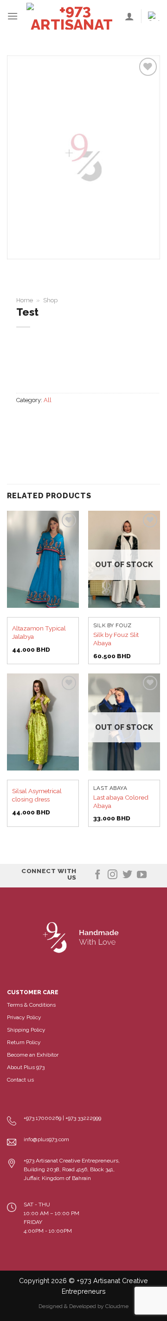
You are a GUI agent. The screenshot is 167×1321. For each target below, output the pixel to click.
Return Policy (24, 1042)
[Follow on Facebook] (98, 875)
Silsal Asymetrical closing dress (37, 795)
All (47, 400)
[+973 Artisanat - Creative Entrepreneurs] (71, 16)
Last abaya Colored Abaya (120, 801)
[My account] (129, 16)
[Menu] (12, 16)
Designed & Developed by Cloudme (83, 1306)
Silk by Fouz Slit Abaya (116, 639)
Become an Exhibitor (32, 1055)
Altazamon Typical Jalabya (39, 632)
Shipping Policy (26, 1030)
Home (24, 300)
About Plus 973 (26, 1067)
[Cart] (154, 16)
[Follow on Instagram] (112, 875)
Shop (50, 300)
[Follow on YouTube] (142, 875)
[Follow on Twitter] (127, 875)
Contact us (20, 1079)
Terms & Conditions (31, 1005)
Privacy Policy (24, 1017)
